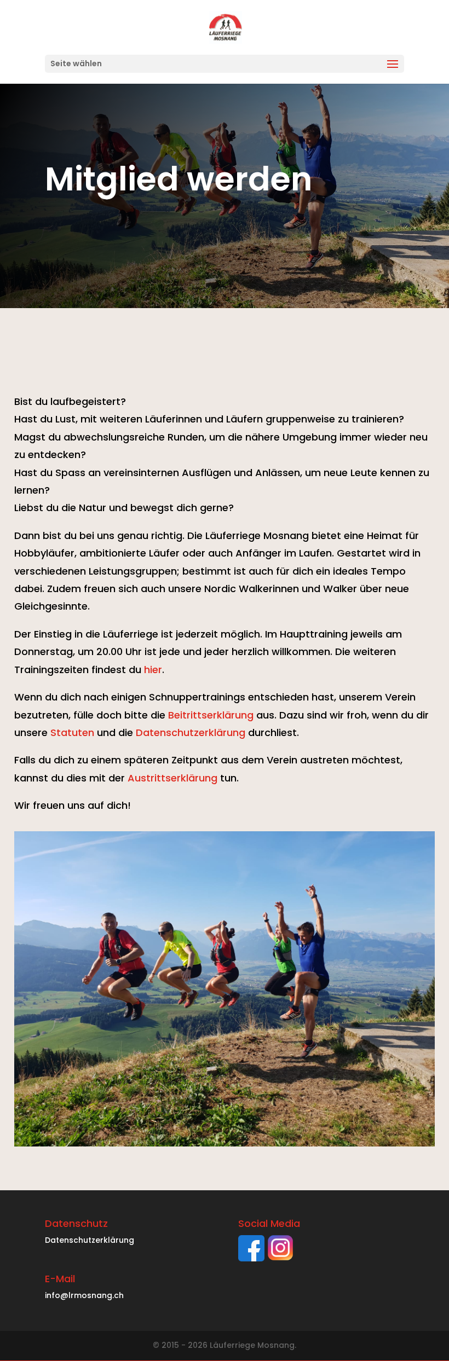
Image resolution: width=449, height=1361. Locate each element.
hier (153, 669)
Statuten (72, 732)
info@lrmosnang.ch (84, 1295)
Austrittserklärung (172, 778)
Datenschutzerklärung (190, 732)
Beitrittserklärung (211, 715)
